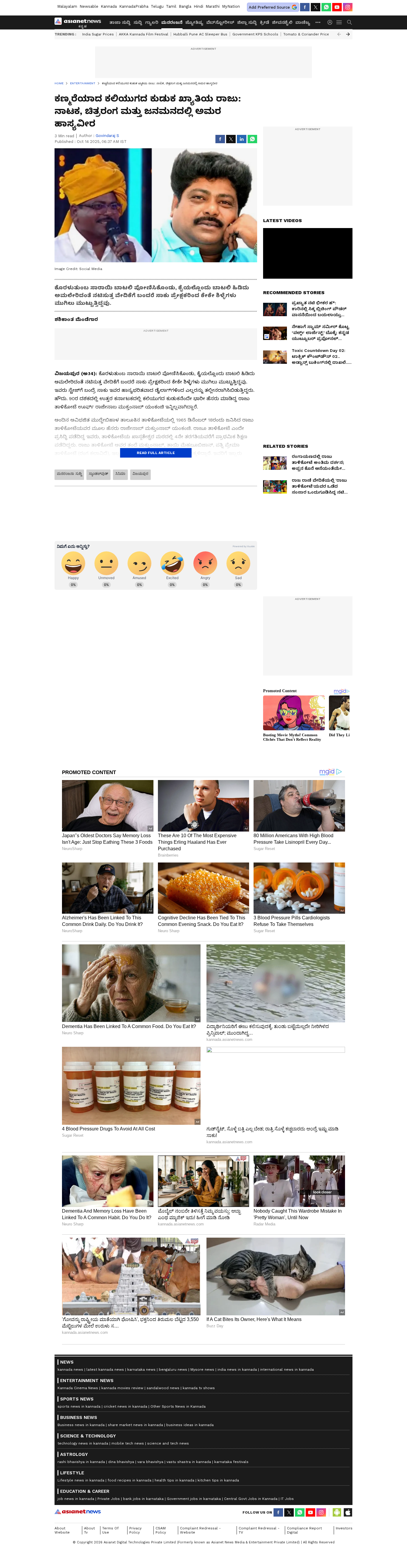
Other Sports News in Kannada (178, 1406)
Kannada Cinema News (78, 1388)
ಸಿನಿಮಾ (120, 474)
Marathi (213, 6)
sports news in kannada (79, 1406)
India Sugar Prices (98, 34)
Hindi (198, 6)
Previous (339, 34)
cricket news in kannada (125, 1406)
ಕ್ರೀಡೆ (264, 22)
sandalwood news (163, 1388)
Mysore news (202, 1369)
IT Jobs (287, 1499)
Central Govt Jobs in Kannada (250, 1499)
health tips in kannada (174, 1480)
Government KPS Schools (255, 34)
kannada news (70, 1369)
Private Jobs (108, 1499)
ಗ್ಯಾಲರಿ (151, 22)
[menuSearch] (349, 22)
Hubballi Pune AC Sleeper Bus (200, 34)
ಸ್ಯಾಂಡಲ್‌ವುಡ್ (98, 474)
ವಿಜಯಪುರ (140, 474)
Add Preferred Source (269, 7)
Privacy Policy (135, 1530)
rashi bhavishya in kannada (81, 1462)
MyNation (231, 6)
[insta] (347, 7)
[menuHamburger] (339, 22)
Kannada (109, 6)
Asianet (78, 1511)
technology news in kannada (83, 1443)
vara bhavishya (150, 1462)
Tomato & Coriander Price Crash (312, 34)
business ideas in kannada (190, 1425)
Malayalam (67, 6)
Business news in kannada (81, 1425)
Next (348, 34)
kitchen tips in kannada (218, 1480)
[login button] (331, 22)
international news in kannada (287, 1369)
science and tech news (168, 1443)
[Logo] (80, 22)
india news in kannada (237, 1369)
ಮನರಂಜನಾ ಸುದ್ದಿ (69, 474)
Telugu (157, 6)
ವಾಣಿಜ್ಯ (302, 22)
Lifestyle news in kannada (81, 1480)
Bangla (185, 6)
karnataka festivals (231, 1462)
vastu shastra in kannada (189, 1462)
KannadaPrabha (133, 6)
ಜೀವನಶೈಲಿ (282, 22)
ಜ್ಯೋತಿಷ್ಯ (194, 22)
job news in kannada (76, 1499)
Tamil (171, 6)
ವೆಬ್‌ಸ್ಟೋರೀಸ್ (220, 22)
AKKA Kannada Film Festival (143, 34)
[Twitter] (315, 7)
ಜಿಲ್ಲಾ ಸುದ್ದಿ (247, 22)
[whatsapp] (326, 7)
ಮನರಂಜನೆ (171, 22)
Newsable (89, 6)
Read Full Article (156, 453)
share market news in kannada (135, 1425)
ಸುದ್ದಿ (137, 22)
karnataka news (141, 1369)
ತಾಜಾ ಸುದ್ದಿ (120, 22)
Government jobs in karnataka (194, 1499)
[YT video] (337, 7)
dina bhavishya (121, 1462)
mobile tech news (127, 1443)
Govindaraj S (107, 135)
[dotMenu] (318, 22)
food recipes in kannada (129, 1480)
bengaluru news (173, 1369)
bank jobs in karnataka (143, 1499)
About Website (62, 1530)
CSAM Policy (161, 1530)
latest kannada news (105, 1369)
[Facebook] (305, 7)
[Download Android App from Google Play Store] (337, 1512)
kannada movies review (122, 1388)
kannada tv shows (199, 1388)
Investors (344, 1528)
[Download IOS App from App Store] (347, 1512)
